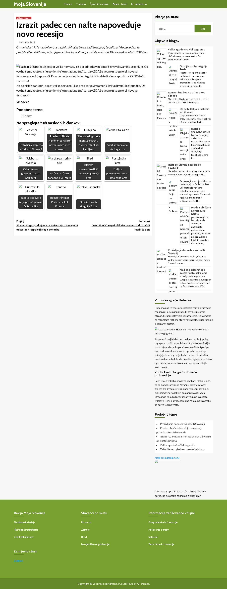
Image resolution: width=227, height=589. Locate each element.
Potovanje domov (158, 529)
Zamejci (85, 529)
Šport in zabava (99, 4)
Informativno (139, 4)
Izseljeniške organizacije (95, 544)
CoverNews (126, 583)
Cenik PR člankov (24, 536)
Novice (68, 4)
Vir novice (22, 102)
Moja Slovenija (30, 4)
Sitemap (18, 560)
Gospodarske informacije (163, 522)
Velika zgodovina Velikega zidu (186, 49)
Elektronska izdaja (24, 522)
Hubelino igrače (191, 358)
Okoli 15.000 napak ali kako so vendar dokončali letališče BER (121, 225)
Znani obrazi (120, 4)
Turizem (81, 4)
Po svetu (86, 522)
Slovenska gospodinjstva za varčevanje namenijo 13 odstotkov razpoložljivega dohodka (47, 225)
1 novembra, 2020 (27, 42)
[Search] (211, 4)
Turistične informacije (161, 544)
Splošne (153, 536)
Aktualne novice (23, 18)
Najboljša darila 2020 (167, 457)
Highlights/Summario (26, 529)
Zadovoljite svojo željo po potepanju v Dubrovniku (195, 183)
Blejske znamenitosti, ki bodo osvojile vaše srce (200, 133)
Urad (84, 536)
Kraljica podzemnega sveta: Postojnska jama (193, 271)
